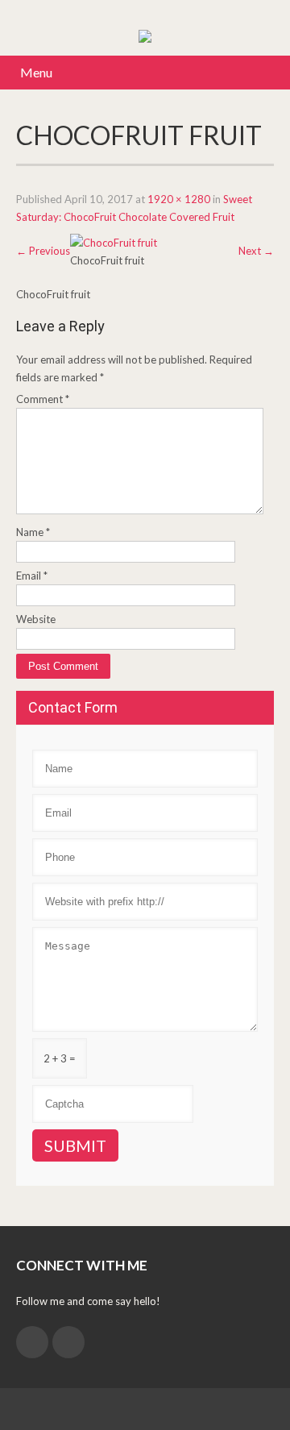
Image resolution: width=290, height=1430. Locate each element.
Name (33, 532)
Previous (43, 250)
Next (256, 250)
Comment (42, 399)
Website (36, 619)
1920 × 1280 (178, 199)
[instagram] (32, 1342)
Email (32, 575)
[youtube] (68, 1342)
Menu (36, 72)
